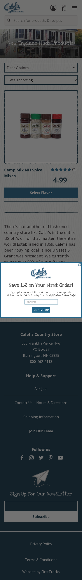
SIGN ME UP (41, 310)
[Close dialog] (79, 264)
